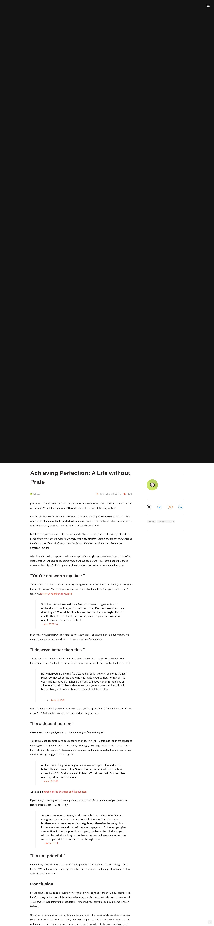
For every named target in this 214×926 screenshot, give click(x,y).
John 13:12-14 (51, 624)
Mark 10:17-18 (51, 781)
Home (191, 6)
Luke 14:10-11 (58, 700)
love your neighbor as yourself (56, 593)
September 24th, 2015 (110, 494)
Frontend (151, 522)
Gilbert (36, 494)
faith (130, 494)
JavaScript (162, 522)
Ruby (172, 522)
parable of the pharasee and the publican (65, 791)
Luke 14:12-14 (51, 843)
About (199, 6)
